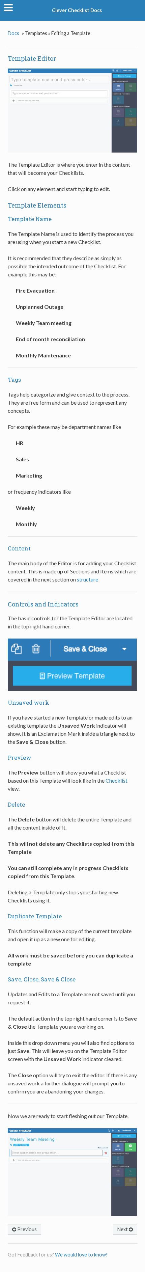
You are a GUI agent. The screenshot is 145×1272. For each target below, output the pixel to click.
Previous (26, 1229)
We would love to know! (81, 1254)
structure (87, 579)
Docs (13, 33)
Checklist (116, 780)
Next (123, 1229)
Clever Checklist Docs (77, 10)
